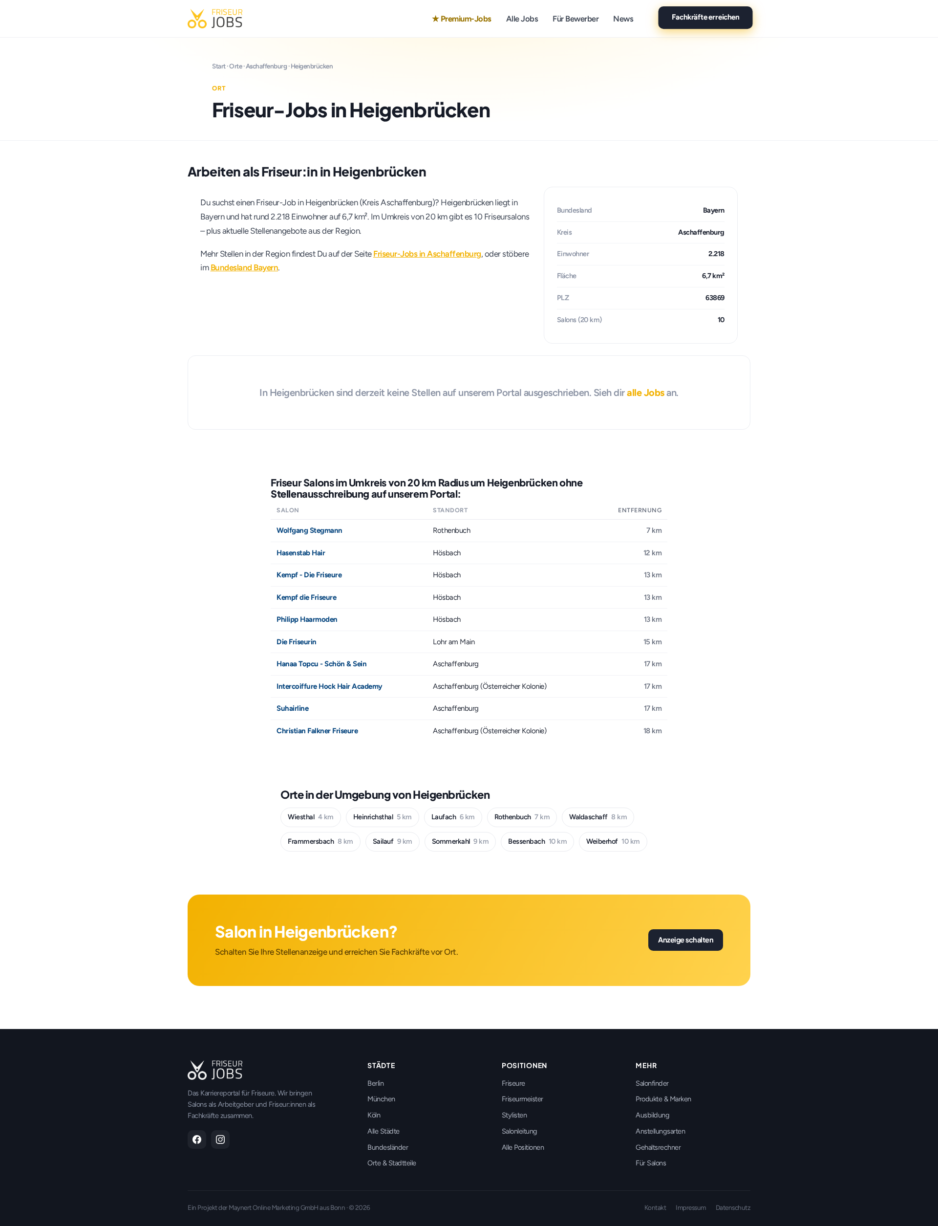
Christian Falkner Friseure (317, 730)
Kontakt (655, 1207)
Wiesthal (311, 816)
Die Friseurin (297, 641)
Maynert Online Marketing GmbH (274, 1207)
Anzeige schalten (685, 939)
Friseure (513, 1083)
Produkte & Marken (663, 1099)
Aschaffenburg (266, 66)
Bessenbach (537, 841)
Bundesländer (387, 1147)
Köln (373, 1115)
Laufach (453, 816)
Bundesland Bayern (244, 267)
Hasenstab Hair (301, 552)
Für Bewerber (575, 18)
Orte (235, 66)
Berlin (375, 1083)
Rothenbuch (522, 816)
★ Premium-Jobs (461, 18)
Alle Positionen (523, 1147)
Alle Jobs (522, 18)
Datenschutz (733, 1207)
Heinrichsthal (382, 816)
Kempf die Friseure (306, 597)
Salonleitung (519, 1131)
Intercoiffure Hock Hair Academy (330, 686)
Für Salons (651, 1163)
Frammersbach (320, 841)
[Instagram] (220, 1139)
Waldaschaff (598, 816)
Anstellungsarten (660, 1131)
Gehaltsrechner (658, 1147)
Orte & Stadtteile (391, 1163)
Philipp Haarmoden (307, 619)
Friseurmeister (522, 1099)
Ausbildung (652, 1115)
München (381, 1099)
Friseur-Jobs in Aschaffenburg (427, 254)
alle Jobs (645, 392)
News (623, 18)
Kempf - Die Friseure (309, 574)
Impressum (691, 1207)
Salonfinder (652, 1083)
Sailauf (392, 841)
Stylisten (514, 1115)
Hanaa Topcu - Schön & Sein (321, 663)
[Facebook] (197, 1139)
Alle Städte (383, 1131)
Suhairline (292, 708)
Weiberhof (613, 841)
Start (219, 66)
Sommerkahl (460, 841)
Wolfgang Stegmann (309, 530)
